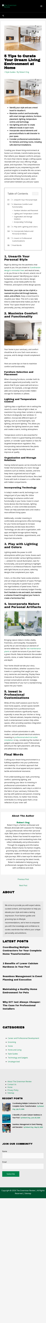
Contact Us (11, 1084)
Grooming (12, 1042)
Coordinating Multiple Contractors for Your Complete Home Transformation (22, 950)
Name (4, 1151)
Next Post (23, 885)
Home (10, 1046)
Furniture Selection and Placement (26, 210)
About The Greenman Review (19, 1081)
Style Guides (10, 72)
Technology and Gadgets (18, 1057)
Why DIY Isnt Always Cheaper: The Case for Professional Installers (21, 1005)
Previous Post (23, 879)
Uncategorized (14, 1061)
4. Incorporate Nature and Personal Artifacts (22, 232)
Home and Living (14, 1050)
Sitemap (10, 1093)
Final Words (17, 245)
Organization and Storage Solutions (23, 218)
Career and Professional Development (23, 1038)
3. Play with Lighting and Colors (25, 226)
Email (4, 1162)
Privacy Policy (12, 1090)
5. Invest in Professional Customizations (22, 239)
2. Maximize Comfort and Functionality (22, 205)
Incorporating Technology (23, 222)
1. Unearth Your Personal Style (24, 200)
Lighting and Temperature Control (26, 214)
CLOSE (35, 193)
